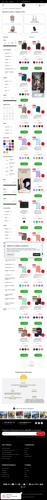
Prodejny (11, 1)
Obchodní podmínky (7, 452)
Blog (7, 1)
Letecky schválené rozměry (9, 303)
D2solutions (31, 497)
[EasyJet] (6, 167)
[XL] (12, 110)
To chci (37, 95)
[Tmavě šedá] (12, 143)
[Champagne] (7, 143)
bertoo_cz (36, 423)
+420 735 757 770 (9, 422)
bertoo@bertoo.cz (25, 422)
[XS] (10, 107)
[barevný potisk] (10, 141)
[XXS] (7, 107)
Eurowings (11, 174)
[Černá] (12, 141)
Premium (8, 133)
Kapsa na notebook (9, 286)
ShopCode (25, 497)
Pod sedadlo (8, 56)
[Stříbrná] (7, 146)
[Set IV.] (7, 119)
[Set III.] (4, 119)
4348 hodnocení (23, 386)
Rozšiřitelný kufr (10, 264)
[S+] (12, 107)
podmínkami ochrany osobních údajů (37, 436)
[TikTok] (42, 423)
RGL (6, 87)
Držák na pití (9, 282)
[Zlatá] (12, 149)
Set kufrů (8, 65)
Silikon (7, 221)
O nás (26, 452)
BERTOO (8, 81)
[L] (10, 110)
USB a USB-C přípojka (10, 290)
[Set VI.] (12, 119)
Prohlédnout (23, 190)
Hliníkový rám (9, 267)
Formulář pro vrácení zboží (8, 450)
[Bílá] (4, 149)
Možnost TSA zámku (10, 271)
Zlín (25, 472)
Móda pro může (5, 476)
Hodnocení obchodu (7, 456)
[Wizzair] (6, 171)
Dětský (7, 235)
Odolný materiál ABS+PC (9, 295)
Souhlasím (36, 254)
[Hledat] (36, 5)
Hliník (7, 217)
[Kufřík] (4, 107)
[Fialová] (10, 146)
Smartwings (12, 163)
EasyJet (11, 167)
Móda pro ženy (5, 474)
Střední (8, 59)
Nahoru (31, 365)
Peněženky (4, 472)
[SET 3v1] (12, 113)
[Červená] (12, 146)
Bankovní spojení (6, 448)
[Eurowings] (6, 174)
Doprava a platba (6, 458)
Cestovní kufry (5, 468)
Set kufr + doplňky (9, 72)
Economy (8, 127)
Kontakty (27, 448)
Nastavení (10, 254)
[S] (4, 110)
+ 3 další (38, 64)
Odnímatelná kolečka (10, 260)
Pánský (8, 229)
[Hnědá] (7, 149)
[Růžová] (4, 141)
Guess (7, 84)
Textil (7, 214)
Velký (7, 62)
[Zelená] (10, 149)
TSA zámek (8, 275)
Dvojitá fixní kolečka (9, 299)
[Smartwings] (5, 164)
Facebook (39, 423)
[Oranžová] (7, 152)
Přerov (26, 468)
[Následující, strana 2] (31, 362)
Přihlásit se (40, 433)
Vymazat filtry (5, 309)
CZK (41, 1)
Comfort (8, 130)
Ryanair (11, 160)
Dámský (8, 232)
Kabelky (4, 470)
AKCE (3, 1)
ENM (7, 90)
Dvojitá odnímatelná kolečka (10, 278)
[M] (7, 110)
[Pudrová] (7, 141)
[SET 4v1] (4, 116)
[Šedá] (10, 143)
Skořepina (8, 211)
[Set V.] (10, 119)
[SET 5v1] (7, 116)
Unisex (7, 238)
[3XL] (7, 113)
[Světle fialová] (4, 152)
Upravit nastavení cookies (36, 494)
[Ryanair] (6, 160)
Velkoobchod (28, 456)
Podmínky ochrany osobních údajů (10, 454)
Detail (25, 68)
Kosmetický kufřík (10, 68)
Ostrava (27, 476)
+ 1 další (24, 64)
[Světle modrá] (4, 146)
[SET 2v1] (10, 113)
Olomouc (27, 470)
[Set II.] (12, 116)
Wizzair (11, 170)
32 (33, 362)
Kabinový (8, 53)
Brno (26, 474)
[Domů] (3, 8)
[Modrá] (4, 143)
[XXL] (4, 113)
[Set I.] (10, 116)
